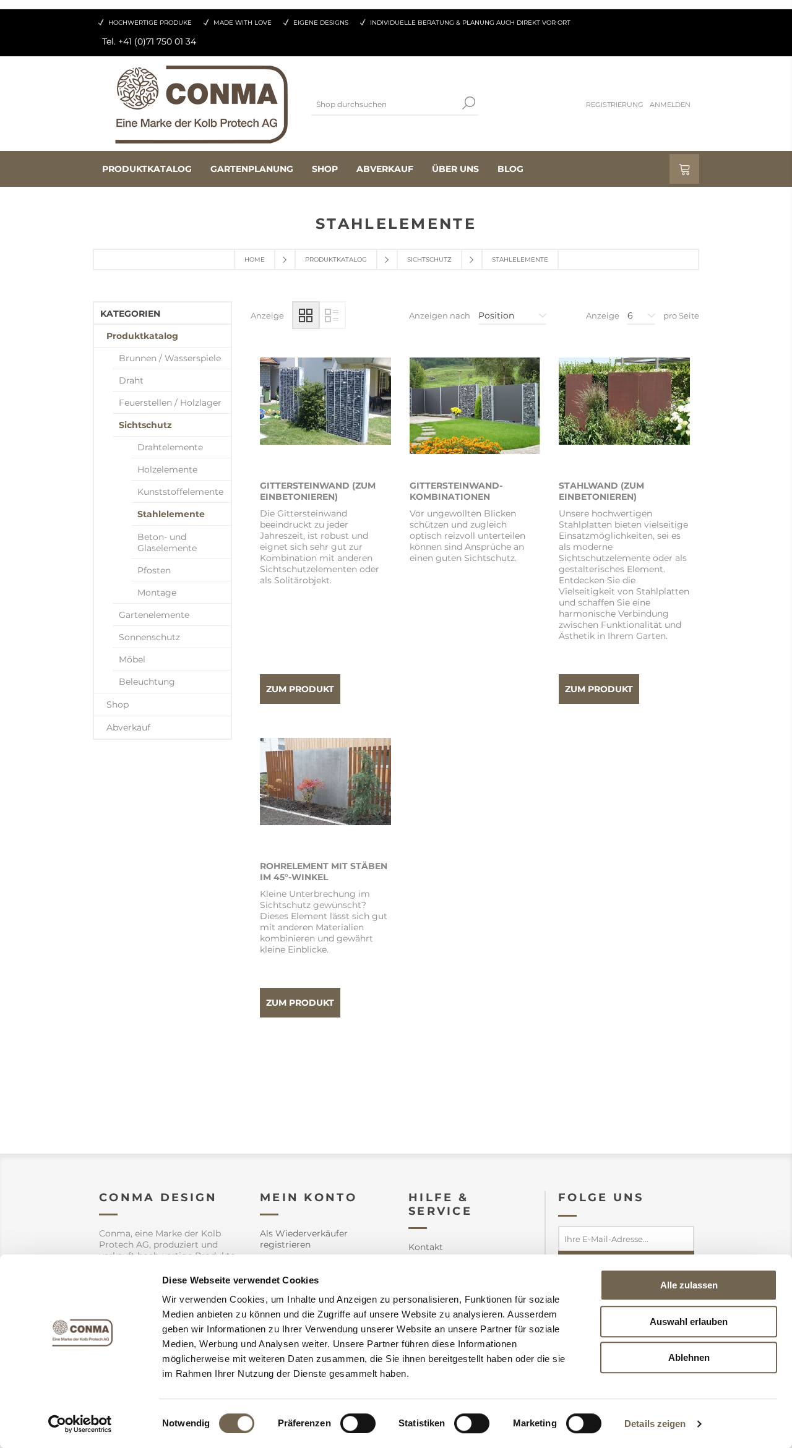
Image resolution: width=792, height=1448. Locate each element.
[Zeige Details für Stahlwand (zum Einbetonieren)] (624, 423)
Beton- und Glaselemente (167, 542)
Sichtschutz (429, 259)
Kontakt (425, 1247)
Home (254, 259)
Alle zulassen (689, 1285)
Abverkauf (128, 727)
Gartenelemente (154, 614)
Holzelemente (167, 469)
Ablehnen (689, 1357)
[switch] (358, 1423)
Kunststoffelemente (180, 491)
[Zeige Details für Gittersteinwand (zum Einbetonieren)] (325, 423)
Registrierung (615, 104)
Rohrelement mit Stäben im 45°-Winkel (323, 871)
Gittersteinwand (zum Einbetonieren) (318, 491)
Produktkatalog (336, 259)
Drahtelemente (170, 447)
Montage (156, 592)
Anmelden (670, 104)
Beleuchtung (147, 681)
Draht (131, 380)
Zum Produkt (300, 689)
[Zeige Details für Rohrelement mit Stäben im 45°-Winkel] (325, 803)
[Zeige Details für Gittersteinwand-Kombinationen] (475, 423)
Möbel (132, 659)
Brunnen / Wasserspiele (170, 358)
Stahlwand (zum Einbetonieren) (601, 491)
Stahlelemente (171, 514)
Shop (117, 704)
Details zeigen (655, 1423)
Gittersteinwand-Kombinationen (456, 491)
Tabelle (306, 315)
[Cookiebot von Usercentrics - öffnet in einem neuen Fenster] (80, 1424)
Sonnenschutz (149, 637)
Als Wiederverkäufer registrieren (304, 1239)
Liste (332, 315)
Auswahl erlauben (689, 1321)
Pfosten (154, 570)
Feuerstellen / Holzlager (170, 402)
